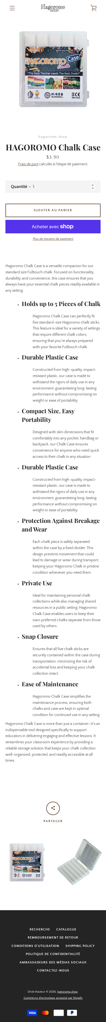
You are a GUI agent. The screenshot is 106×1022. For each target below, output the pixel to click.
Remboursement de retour (53, 937)
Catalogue (66, 929)
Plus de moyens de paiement (53, 239)
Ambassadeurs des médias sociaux (53, 962)
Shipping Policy (80, 946)
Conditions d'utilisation (35, 946)
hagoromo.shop (67, 991)
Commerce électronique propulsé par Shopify (53, 998)
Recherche (40, 929)
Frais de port (28, 164)
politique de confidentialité (53, 954)
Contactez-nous (53, 970)
